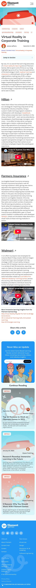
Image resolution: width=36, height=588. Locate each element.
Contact (3, 551)
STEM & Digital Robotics (6, 570)
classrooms (5, 74)
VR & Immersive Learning (6, 565)
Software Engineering (26, 553)
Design (21, 545)
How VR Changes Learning (10, 322)
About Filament (6, 542)
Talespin (4, 216)
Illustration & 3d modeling (24, 549)
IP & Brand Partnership (8, 574)
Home (3, 50)
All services (22, 542)
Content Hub (10, 50)
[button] (31, 4)
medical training (25, 72)
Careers (3, 548)
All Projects (4, 561)
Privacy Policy (5, 579)
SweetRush (26, 113)
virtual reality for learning (12, 66)
